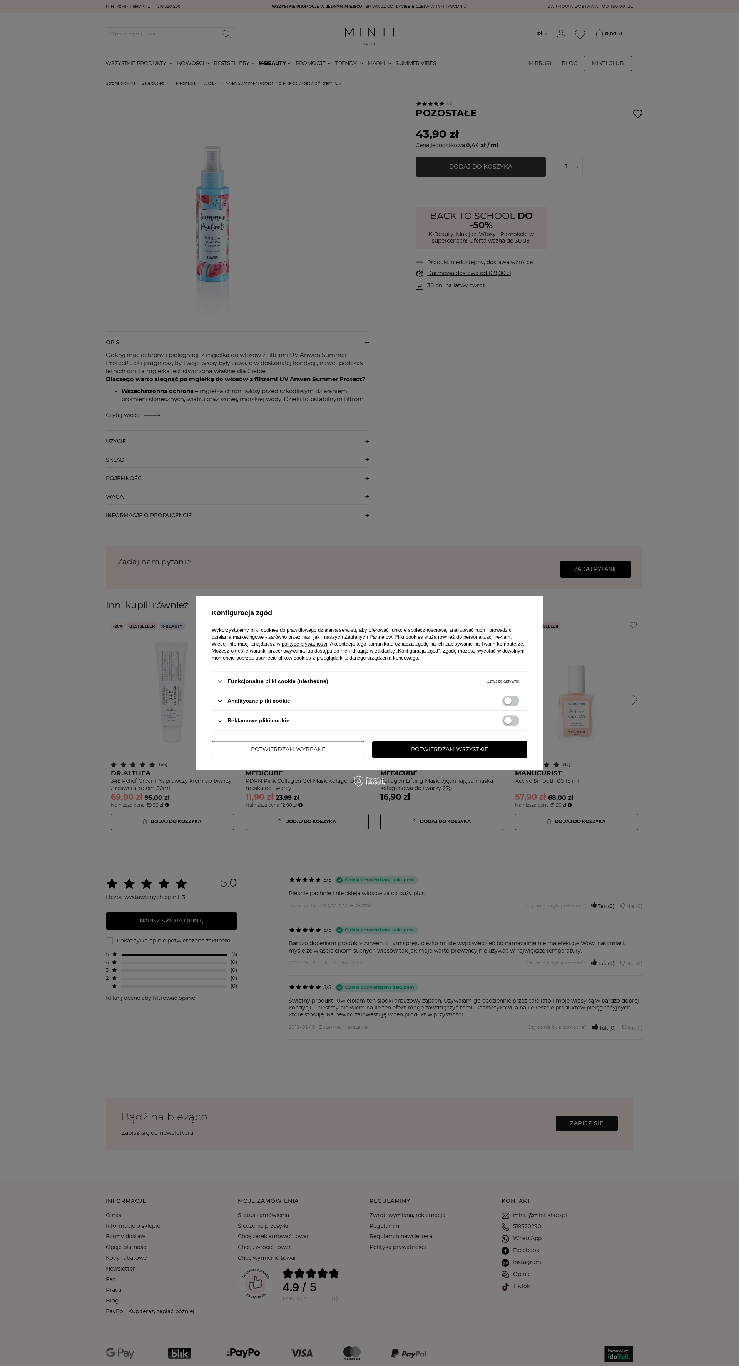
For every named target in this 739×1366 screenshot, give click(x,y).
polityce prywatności (304, 644)
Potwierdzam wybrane (288, 749)
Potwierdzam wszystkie (449, 749)
